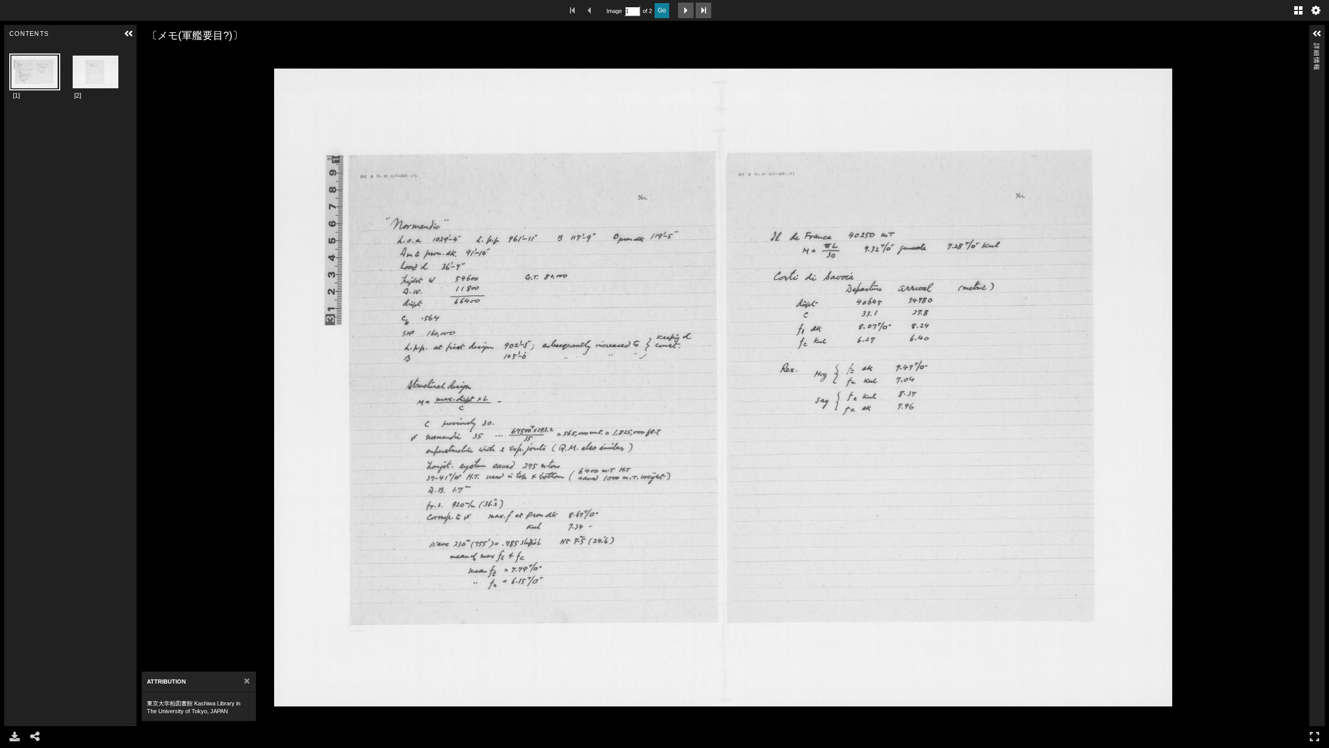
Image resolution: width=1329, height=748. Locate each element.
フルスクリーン (1314, 736)
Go (662, 10)
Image (614, 11)
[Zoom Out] (162, 55)
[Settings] (1316, 10)
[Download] (14, 736)
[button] (129, 34)
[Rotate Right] (177, 55)
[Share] (35, 736)
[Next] (1297, 387)
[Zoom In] (148, 55)
